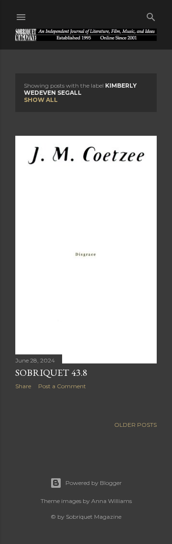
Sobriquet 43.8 (51, 372)
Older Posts (135, 424)
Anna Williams (111, 500)
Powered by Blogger (93, 482)
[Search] (151, 15)
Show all (41, 99)
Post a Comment (62, 386)
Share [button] (23, 386)
